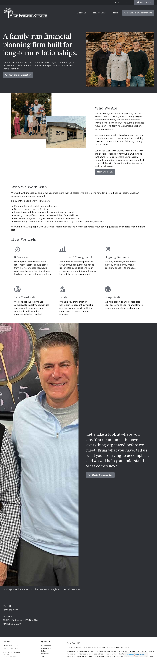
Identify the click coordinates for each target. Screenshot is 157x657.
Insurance (45, 654)
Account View (145, 2)
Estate (44, 651)
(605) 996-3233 (123, 2)
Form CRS (76, 643)
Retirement (46, 646)
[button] (81, 13)
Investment (46, 648)
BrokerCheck (123, 647)
